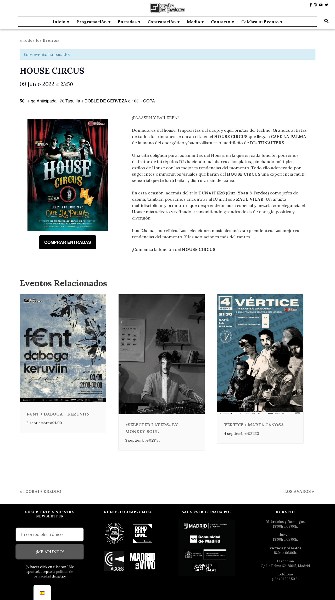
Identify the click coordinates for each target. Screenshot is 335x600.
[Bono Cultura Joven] (143, 533)
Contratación (162, 21)
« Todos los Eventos (39, 40)
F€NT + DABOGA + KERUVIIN (58, 414)
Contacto (220, 21)
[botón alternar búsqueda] (326, 21)
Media (193, 21)
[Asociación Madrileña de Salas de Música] (143, 560)
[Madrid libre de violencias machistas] (114, 533)
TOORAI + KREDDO (40, 491)
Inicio (59, 21)
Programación (91, 21)
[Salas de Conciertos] (114, 560)
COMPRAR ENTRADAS (67, 242)
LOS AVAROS (299, 491)
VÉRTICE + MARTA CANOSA (254, 424)
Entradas (127, 21)
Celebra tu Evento (260, 21)
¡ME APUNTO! (50, 551)
